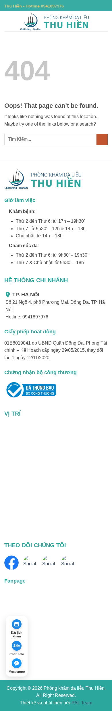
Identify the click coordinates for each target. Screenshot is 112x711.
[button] (7, 21)
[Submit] (102, 139)
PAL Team (82, 702)
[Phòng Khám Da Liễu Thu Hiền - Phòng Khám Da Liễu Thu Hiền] (56, 21)
